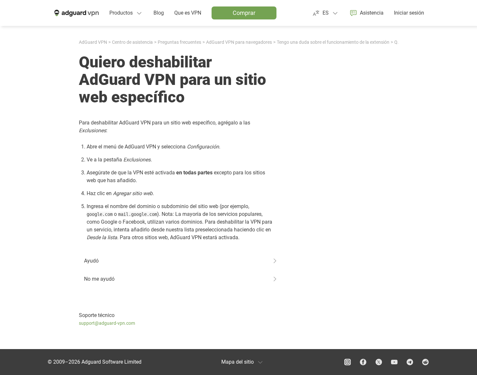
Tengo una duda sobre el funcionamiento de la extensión (333, 42)
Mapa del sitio (237, 362)
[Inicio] (76, 13)
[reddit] (425, 362)
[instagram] (347, 362)
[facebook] (363, 362)
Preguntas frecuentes (179, 42)
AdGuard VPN (93, 42)
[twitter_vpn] (379, 362)
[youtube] (394, 362)
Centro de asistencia (132, 42)
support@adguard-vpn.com (107, 323)
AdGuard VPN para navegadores (239, 42)
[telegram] (410, 362)
